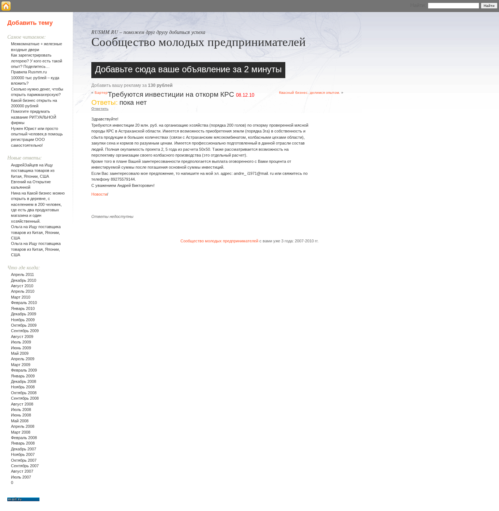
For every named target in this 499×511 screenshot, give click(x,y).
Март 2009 (20, 364)
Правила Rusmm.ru (29, 72)
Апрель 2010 (22, 291)
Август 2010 (22, 286)
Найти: (418, 5)
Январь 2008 (23, 443)
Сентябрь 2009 (25, 330)
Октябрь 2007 (24, 460)
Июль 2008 (21, 409)
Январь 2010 (23, 308)
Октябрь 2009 (24, 325)
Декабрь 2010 (23, 280)
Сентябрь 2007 (25, 466)
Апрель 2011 (22, 274)
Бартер (101, 93)
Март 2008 (20, 432)
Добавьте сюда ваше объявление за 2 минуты (188, 69)
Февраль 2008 (24, 437)
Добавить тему (30, 22)
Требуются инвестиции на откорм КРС (171, 94)
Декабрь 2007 (23, 449)
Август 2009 (22, 336)
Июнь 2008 (21, 415)
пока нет (133, 102)
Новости (99, 194)
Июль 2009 (21, 342)
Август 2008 (22, 404)
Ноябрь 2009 (23, 320)
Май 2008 (19, 421)
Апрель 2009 (22, 359)
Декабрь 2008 (23, 381)
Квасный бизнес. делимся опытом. (309, 93)
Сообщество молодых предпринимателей (198, 41)
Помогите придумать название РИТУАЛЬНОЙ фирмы (33, 117)
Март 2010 (20, 297)
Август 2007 (22, 471)
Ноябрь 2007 (23, 454)
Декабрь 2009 (23, 314)
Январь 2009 (23, 376)
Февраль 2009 (24, 370)
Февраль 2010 (24, 302)
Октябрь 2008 (24, 393)
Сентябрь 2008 (25, 398)
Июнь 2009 (21, 348)
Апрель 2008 (22, 426)
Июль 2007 (21, 477)
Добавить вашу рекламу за (131, 85)
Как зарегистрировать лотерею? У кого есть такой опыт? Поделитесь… (36, 61)
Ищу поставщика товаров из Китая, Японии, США (32, 170)
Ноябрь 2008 (23, 387)
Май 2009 (19, 353)
